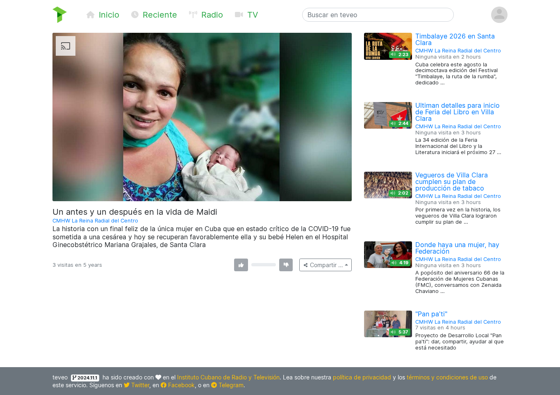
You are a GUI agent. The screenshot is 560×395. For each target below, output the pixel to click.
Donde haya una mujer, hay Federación (457, 248)
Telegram (230, 384)
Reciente (158, 15)
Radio (211, 15)
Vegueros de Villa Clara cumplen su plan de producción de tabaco (451, 181)
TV (251, 15)
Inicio (107, 15)
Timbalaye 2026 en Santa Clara (455, 39)
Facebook (180, 384)
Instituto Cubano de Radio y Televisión (228, 377)
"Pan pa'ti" (431, 314)
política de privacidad (362, 377)
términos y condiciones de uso (447, 377)
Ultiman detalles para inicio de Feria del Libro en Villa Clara (457, 112)
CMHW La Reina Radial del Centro (95, 221)
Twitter (139, 384)
